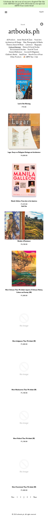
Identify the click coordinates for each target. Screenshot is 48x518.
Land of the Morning (24, 104)
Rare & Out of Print (36, 54)
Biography (38, 44)
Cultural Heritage (15, 47)
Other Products (15, 57)
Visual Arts (37, 39)
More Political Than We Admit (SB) (24, 438)
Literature (29, 44)
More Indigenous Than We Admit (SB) (24, 341)
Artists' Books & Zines (24, 39)
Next (35, 497)
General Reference (15, 52)
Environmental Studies (18, 49)
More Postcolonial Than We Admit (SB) (24, 487)
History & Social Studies (31, 47)
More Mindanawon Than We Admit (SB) (24, 390)
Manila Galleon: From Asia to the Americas (24, 201)
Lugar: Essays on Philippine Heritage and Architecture (24, 152)
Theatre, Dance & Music (15, 44)
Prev (12, 497)
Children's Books (11, 54)
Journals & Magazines (31, 52)
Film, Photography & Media (33, 42)
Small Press (23, 54)
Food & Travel (33, 49)
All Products (11, 39)
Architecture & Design (13, 42)
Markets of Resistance (24, 241)
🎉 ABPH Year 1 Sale (30, 57)
